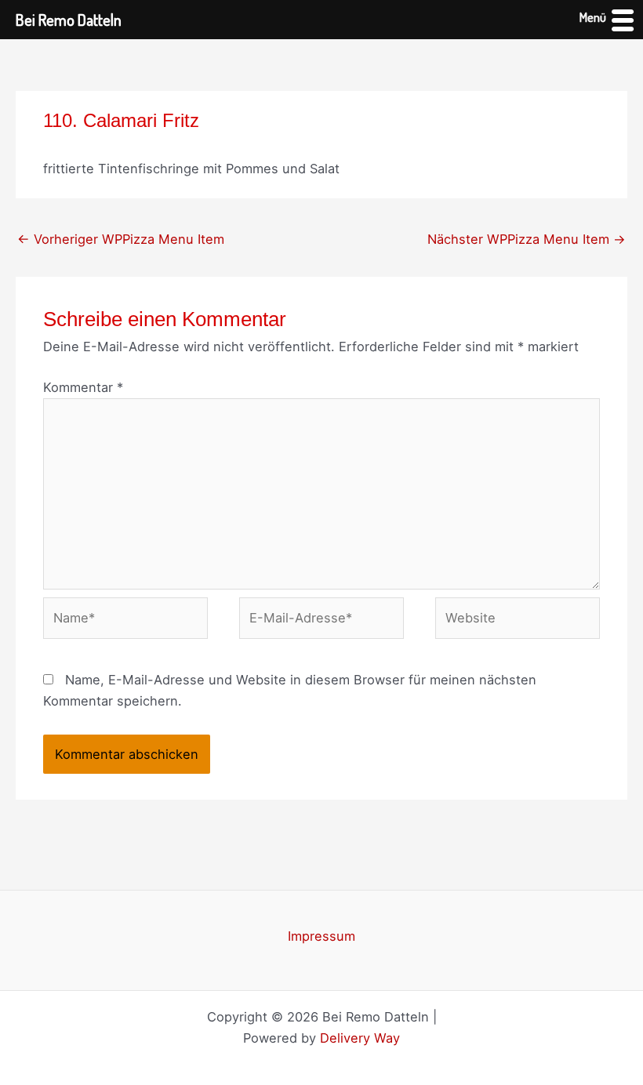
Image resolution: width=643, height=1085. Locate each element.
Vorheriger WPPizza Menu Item (120, 239)
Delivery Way (360, 1038)
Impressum (321, 936)
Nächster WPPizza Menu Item (526, 239)
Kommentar (83, 387)
